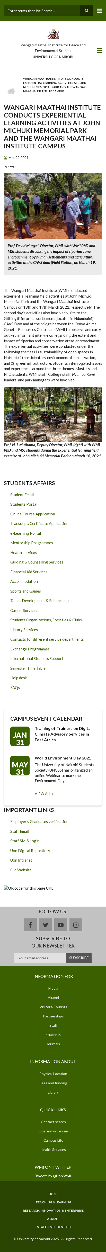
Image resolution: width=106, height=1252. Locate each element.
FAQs (15, 687)
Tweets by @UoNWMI (53, 1176)
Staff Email (19, 831)
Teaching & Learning (53, 1202)
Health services (23, 552)
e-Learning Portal (25, 533)
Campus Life (53, 1140)
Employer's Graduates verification (39, 821)
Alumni (53, 997)
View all (43, 793)
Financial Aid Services (28, 571)
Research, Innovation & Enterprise (53, 1210)
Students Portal (23, 504)
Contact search (53, 1122)
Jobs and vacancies (53, 1131)
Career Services (23, 610)
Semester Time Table (28, 668)
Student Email (22, 494)
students (53, 1034)
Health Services (53, 1149)
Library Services (24, 629)
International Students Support (36, 658)
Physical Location (53, 1073)
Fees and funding (53, 1083)
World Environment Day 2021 (63, 757)
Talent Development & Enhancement (41, 600)
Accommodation (24, 581)
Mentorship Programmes (31, 542)
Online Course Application (32, 514)
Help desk (18, 677)
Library (53, 1092)
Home (53, 1194)
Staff (53, 1025)
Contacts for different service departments (47, 639)
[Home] (53, 33)
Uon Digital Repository (30, 850)
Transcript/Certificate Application (39, 523)
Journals (53, 1044)
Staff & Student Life (54, 1227)
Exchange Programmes (30, 649)
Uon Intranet (21, 860)
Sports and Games (25, 591)
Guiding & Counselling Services (36, 562)
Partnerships (53, 1016)
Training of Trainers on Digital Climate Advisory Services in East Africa (63, 734)
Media (53, 988)
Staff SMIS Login (24, 840)
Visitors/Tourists (53, 1007)
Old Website (21, 870)
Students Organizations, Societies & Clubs (46, 620)
